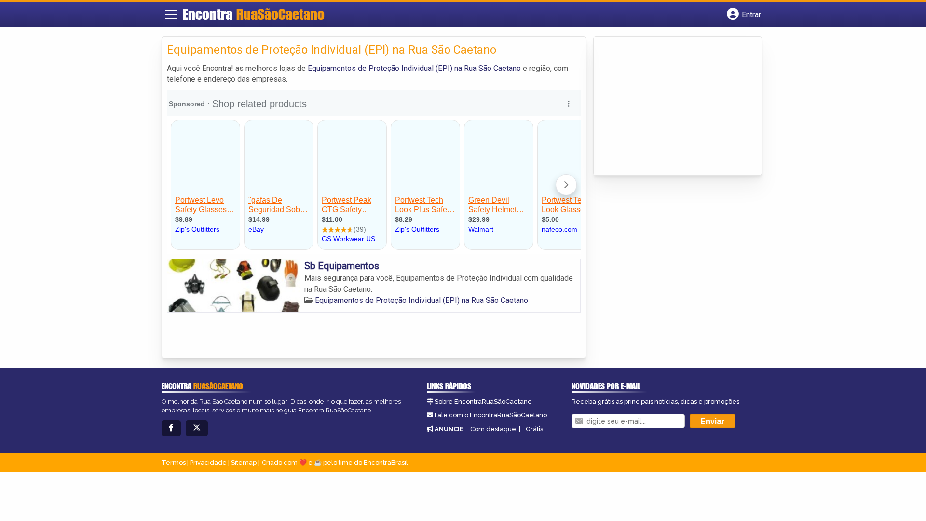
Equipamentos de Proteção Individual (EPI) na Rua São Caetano (414, 68)
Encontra (254, 14)
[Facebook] (171, 428)
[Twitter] (197, 428)
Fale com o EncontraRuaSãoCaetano (491, 415)
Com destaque (493, 429)
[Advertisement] (671, 106)
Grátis (534, 429)
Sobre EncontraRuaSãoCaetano (483, 401)
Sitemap (244, 462)
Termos (174, 462)
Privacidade (208, 462)
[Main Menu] (171, 14)
